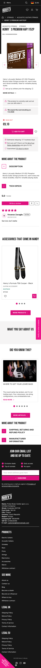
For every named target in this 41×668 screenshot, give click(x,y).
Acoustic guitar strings (27, 17)
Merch (4, 565)
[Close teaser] (16, 665)
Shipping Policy (7, 613)
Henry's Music (23, 658)
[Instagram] (20, 663)
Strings (10, 17)
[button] (7, 660)
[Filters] (31, 203)
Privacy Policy (7, 619)
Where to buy (6, 597)
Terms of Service (8, 648)
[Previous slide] (4, 64)
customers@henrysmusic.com (18, 523)
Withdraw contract (8, 568)
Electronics (6, 558)
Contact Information (9, 626)
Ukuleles (5, 544)
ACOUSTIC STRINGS (9, 26)
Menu (9, 3)
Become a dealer (8, 590)
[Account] (32, 9)
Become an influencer (9, 594)
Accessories (6, 561)
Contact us (6, 583)
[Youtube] (24, 663)
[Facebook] (16, 663)
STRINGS (22, 26)
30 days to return (22, 148)
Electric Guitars (7, 537)
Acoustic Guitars (7, 541)
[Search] (26, 2)
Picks (4, 551)
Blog (3, 587)
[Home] (3, 17)
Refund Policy (7, 616)
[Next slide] (36, 64)
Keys (3, 548)
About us (5, 580)
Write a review (15, 203)
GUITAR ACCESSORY (10, 286)
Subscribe (22, 478)
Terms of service (8, 623)
